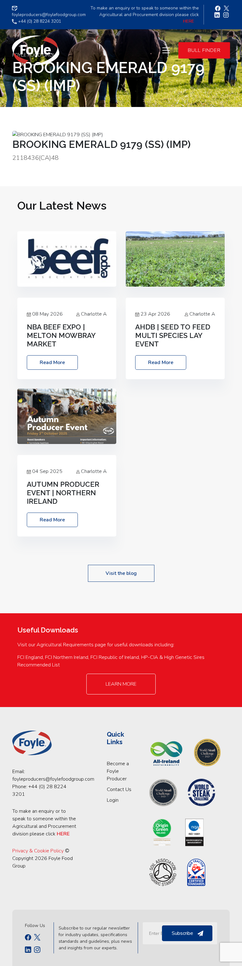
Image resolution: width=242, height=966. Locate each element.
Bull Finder (204, 50)
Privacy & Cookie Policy (38, 850)
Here (188, 21)
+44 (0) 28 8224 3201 (39, 21)
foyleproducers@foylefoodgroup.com (53, 779)
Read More (52, 362)
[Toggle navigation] (166, 50)
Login (112, 800)
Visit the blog (121, 573)
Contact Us (119, 789)
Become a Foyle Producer (118, 771)
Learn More (121, 684)
